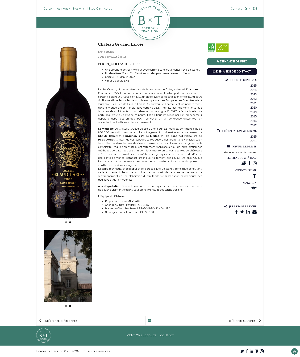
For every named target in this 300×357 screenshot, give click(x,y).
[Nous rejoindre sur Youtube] (257, 351)
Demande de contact (233, 71)
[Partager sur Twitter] (242, 211)
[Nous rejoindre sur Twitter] (242, 351)
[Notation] (254, 188)
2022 (253, 98)
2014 (253, 121)
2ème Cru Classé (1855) (112, 57)
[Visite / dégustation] (254, 175)
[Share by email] (254, 211)
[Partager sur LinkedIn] (248, 211)
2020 (253, 107)
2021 (253, 103)
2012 (253, 125)
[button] (247, 8)
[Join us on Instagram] (262, 351)
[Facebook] (249, 163)
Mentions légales (141, 335)
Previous (38, 130)
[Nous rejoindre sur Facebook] (247, 351)
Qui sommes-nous (55, 8)
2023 (253, 94)
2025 (253, 85)
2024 (253, 90)
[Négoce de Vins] (150, 20)
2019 (253, 112)
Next (97, 130)
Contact (236, 8)
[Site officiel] (243, 163)
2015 (253, 116)
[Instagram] (255, 163)
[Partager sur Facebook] (236, 211)
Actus (108, 8)
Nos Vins (79, 8)
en (255, 8)
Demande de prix (233, 61)
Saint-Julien (106, 52)
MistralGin (94, 8)
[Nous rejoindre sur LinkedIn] (251, 351)
